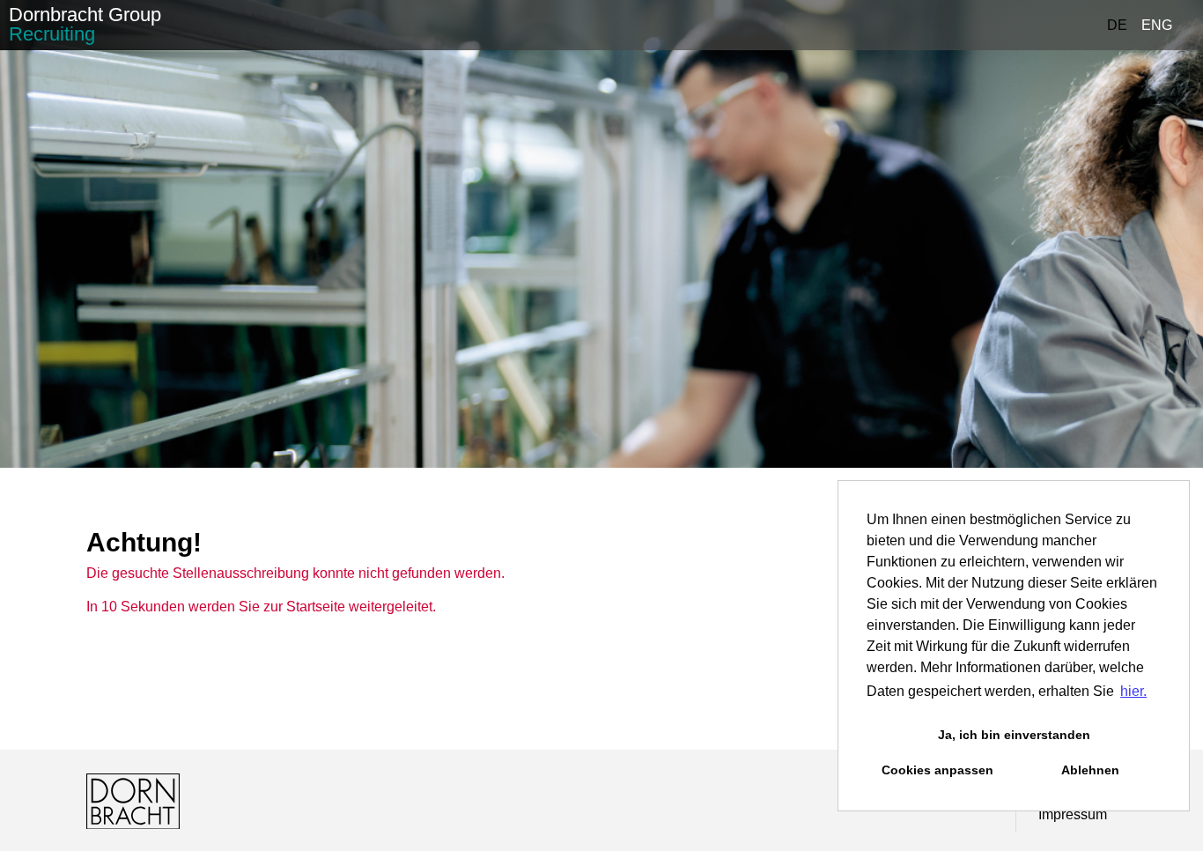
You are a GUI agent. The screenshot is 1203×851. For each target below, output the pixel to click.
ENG (1156, 25)
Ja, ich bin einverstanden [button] (1014, 735)
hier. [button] (1133, 691)
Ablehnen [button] (1090, 770)
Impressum (1072, 814)
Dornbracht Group (85, 24)
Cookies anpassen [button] (937, 770)
